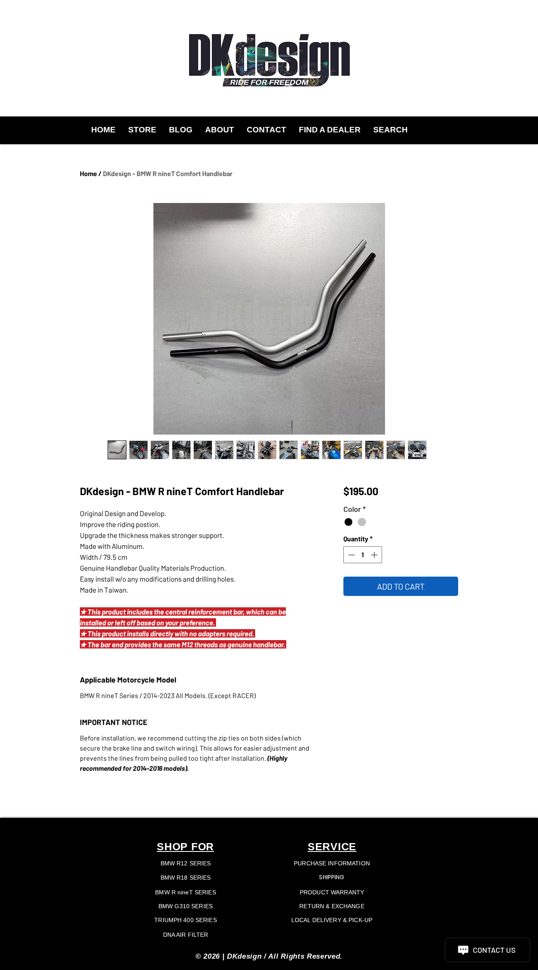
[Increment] (375, 555)
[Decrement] (350, 555)
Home (88, 173)
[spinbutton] (362, 555)
